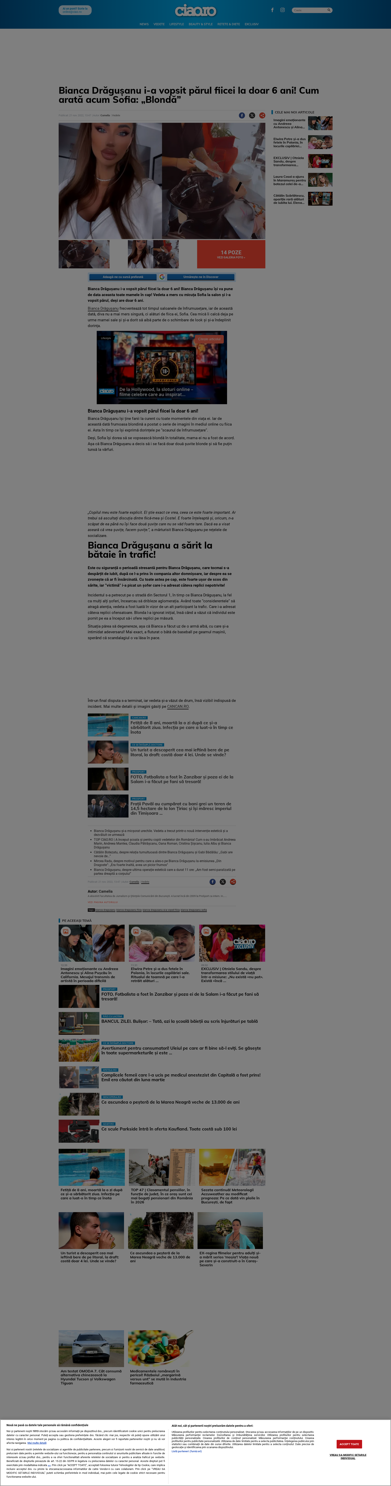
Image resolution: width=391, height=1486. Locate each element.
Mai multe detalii (36, 1442)
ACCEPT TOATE (349, 1444)
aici (49, 1465)
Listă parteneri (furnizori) (187, 1451)
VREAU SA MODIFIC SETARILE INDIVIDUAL (348, 1456)
